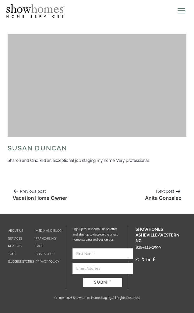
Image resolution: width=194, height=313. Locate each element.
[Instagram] (137, 259)
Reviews (14, 246)
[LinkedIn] (148, 259)
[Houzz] (143, 259)
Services (15, 238)
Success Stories (21, 261)
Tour (12, 254)
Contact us (45, 254)
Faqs (39, 246)
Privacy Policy (47, 261)
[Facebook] (154, 259)
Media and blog (49, 230)
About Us (15, 230)
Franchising (46, 238)
